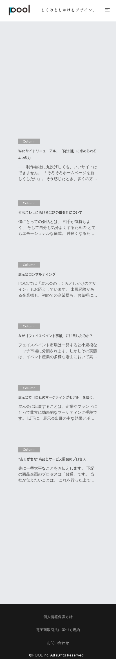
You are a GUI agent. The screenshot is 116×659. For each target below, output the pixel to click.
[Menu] (107, 10)
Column (29, 141)
